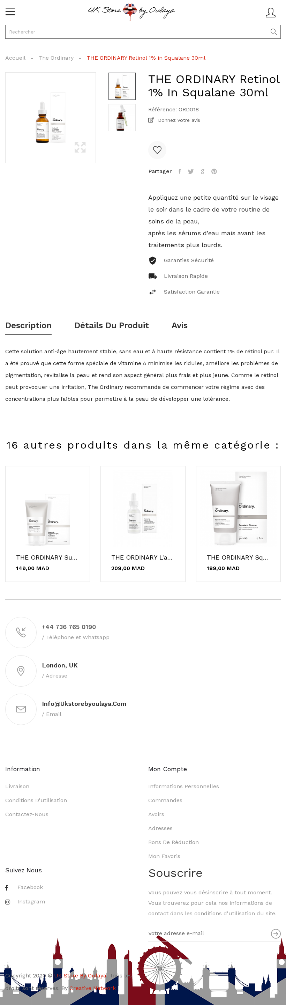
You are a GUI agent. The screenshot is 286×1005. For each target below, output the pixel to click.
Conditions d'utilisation (36, 800)
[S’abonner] (276, 933)
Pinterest (214, 171)
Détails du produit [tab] (111, 325)
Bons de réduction (173, 842)
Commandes (165, 800)
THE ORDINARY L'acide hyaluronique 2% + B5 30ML (142, 557)
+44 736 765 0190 (69, 626)
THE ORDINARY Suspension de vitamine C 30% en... (47, 557)
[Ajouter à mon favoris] (157, 150)
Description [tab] (28, 325)
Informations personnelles (183, 786)
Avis (180, 325)
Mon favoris (164, 856)
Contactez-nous (26, 814)
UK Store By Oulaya (80, 975)
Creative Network (92, 988)
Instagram (31, 901)
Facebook (30, 887)
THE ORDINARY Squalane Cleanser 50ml (238, 557)
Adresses (160, 828)
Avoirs (156, 814)
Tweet (191, 171)
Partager (180, 171)
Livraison (17, 786)
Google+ (202, 171)
